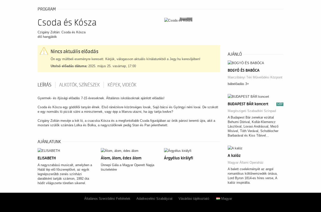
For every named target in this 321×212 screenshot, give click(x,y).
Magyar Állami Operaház (246, 162)
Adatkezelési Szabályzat (154, 198)
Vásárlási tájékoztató (194, 198)
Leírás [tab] (44, 85)
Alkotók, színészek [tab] (79, 85)
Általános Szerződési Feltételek (107, 198)
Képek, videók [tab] (122, 85)
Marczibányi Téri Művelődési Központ (255, 77)
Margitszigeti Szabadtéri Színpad (252, 111)
